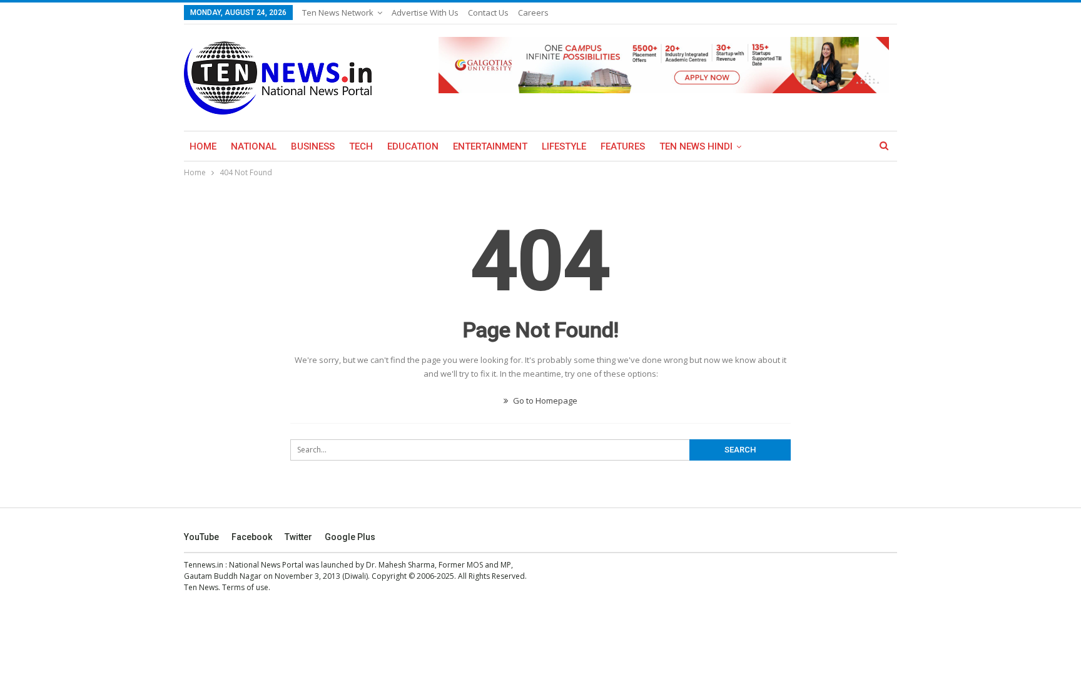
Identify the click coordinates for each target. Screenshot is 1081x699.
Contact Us (488, 12)
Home (203, 146)
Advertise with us (425, 12)
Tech (361, 146)
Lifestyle (564, 146)
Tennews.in (203, 564)
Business (313, 146)
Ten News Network (337, 12)
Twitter (298, 537)
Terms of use (245, 587)
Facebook (251, 537)
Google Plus (350, 537)
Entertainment (490, 146)
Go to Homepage (544, 400)
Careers (533, 12)
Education (413, 146)
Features (623, 146)
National (254, 146)
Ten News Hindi (696, 146)
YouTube (201, 537)
